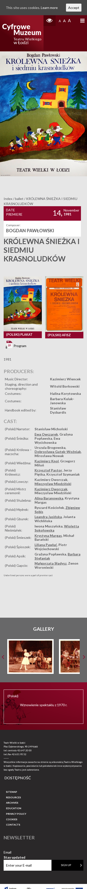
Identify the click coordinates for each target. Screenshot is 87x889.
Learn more (49, 8)
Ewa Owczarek (46, 434)
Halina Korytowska (65, 393)
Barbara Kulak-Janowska (62, 401)
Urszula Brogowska (50, 447)
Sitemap (11, 791)
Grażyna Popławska (50, 554)
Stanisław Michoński (51, 429)
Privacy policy (16, 813)
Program (19, 346)
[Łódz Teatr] (21, 33)
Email (14, 852)
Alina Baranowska (49, 498)
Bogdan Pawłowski (30, 230)
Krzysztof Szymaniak (63, 474)
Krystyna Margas (48, 535)
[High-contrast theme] (50, 20)
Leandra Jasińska (48, 517)
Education (13, 808)
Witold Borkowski (65, 386)
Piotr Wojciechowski (51, 547)
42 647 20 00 (24, 750)
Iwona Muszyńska (49, 526)
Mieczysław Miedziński (53, 484)
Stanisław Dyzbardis (58, 410)
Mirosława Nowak (49, 456)
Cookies (11, 819)
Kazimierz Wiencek (65, 379)
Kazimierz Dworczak (51, 480)
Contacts (13, 824)
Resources (13, 797)
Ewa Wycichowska (47, 440)
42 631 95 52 (19, 754)
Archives (12, 802)
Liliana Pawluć (46, 545)
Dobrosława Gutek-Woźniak (58, 452)
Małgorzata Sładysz (51, 563)
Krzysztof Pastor (48, 470)
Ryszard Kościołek (49, 508)
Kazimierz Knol (47, 461)
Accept (73, 8)
